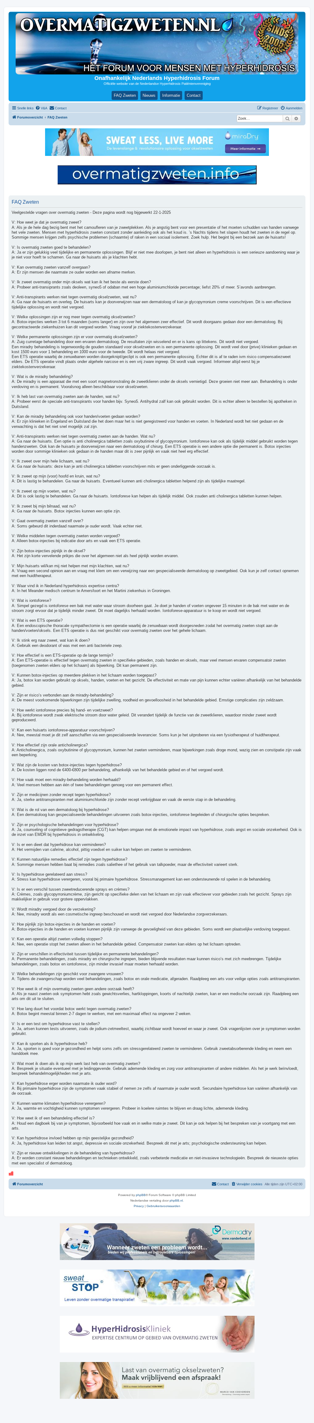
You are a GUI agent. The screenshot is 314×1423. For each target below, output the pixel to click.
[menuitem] (41, 108)
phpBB (141, 1195)
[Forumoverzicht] (157, 43)
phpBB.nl (176, 1200)
